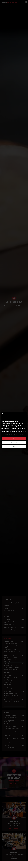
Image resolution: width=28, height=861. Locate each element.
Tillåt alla (14, 439)
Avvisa (14, 446)
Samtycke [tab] (5, 417)
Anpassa (13, 442)
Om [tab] (23, 417)
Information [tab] (14, 417)
